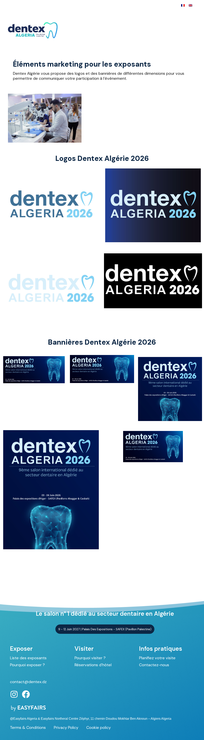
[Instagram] (14, 694)
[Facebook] (26, 694)
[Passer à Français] (183, 5)
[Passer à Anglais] (190, 5)
